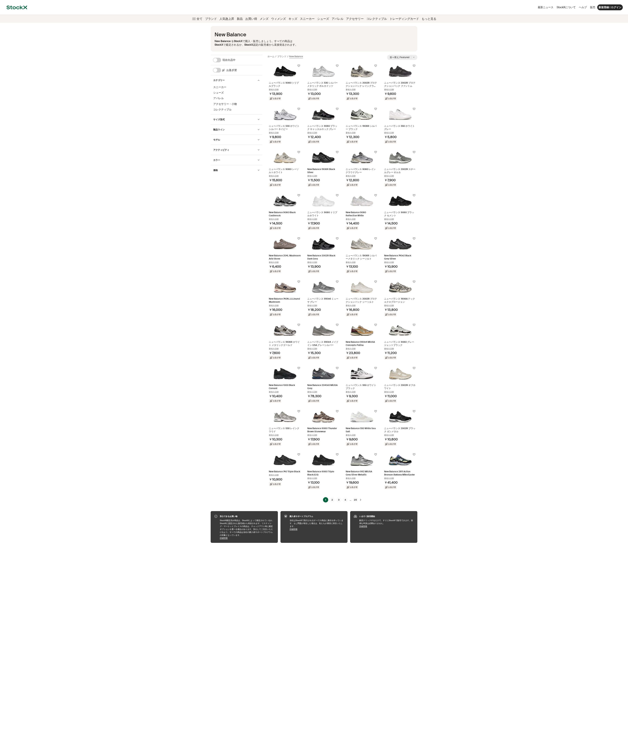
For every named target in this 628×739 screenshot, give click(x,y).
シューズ (323, 19)
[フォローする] (299, 65)
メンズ (264, 19)
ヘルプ (583, 7)
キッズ (292, 19)
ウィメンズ (278, 19)
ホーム (271, 56)
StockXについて (567, 8)
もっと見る (429, 19)
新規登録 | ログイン (610, 7)
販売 (592, 7)
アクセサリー (355, 19)
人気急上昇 (226, 19)
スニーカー (307, 19)
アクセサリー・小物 (225, 104)
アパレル (337, 19)
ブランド (211, 19)
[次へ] (361, 500)
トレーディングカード (404, 19)
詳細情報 (247, 538)
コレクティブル (376, 19)
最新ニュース (545, 7)
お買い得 (251, 19)
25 (355, 499)
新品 (240, 19)
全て (199, 19)
